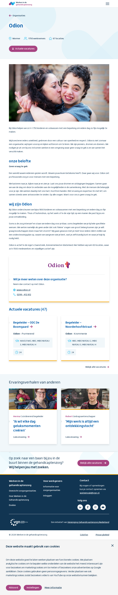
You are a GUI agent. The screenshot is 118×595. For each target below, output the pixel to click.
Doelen (12, 505)
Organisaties (19, 16)
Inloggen (47, 496)
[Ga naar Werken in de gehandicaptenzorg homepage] (20, 4)
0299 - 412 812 (24, 295)
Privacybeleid (102, 535)
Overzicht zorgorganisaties (22, 491)
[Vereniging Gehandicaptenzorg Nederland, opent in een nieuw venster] (19, 522)
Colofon (84, 535)
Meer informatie (53, 588)
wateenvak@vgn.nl (89, 493)
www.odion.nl (23, 290)
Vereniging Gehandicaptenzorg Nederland (88, 522)
